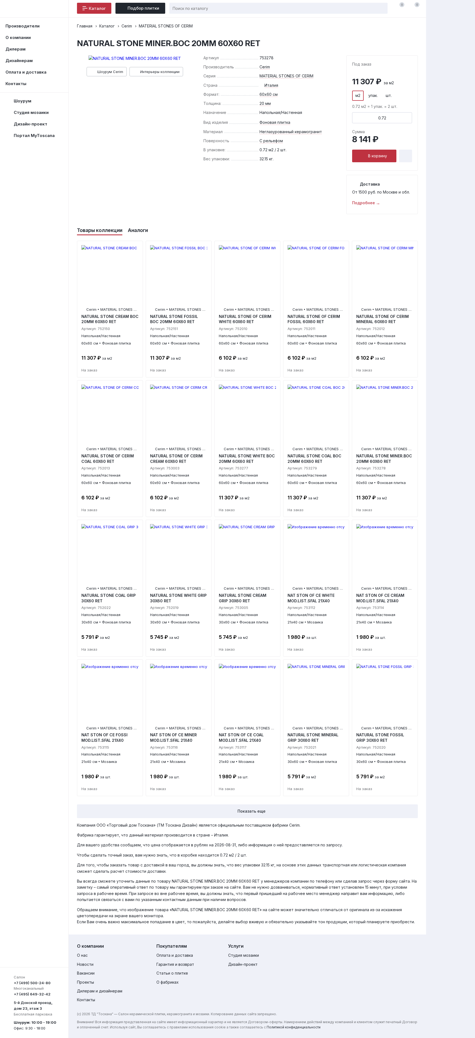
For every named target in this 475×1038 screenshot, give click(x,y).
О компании (18, 37)
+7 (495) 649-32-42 (32, 994)
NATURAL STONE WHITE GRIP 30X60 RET (178, 598)
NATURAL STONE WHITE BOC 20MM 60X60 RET (247, 459)
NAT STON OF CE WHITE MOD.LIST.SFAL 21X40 (311, 598)
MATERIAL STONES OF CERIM (286, 76)
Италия (271, 85)
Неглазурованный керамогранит (290, 131)
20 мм (265, 103)
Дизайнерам (19, 60)
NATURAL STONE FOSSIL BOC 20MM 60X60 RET (174, 319)
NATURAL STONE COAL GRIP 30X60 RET (108, 598)
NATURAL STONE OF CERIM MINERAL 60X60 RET (382, 319)
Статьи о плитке (172, 973)
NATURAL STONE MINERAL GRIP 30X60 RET (313, 737)
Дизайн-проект (243, 964)
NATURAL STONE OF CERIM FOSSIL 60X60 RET (314, 319)
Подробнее (363, 202)
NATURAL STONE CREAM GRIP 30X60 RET (242, 598)
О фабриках (167, 982)
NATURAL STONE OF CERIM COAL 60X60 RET (107, 459)
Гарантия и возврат (175, 964)
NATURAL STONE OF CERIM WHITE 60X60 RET (245, 319)
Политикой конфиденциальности (294, 1027)
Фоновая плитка (274, 122)
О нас (82, 955)
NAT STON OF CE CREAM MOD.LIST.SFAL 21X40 (380, 598)
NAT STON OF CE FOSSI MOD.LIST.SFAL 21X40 (104, 737)
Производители (22, 26)
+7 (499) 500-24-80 (32, 983)
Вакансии (86, 973)
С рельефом (271, 140)
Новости (85, 964)
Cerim (264, 67)
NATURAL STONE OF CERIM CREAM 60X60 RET (176, 459)
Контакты (15, 83)
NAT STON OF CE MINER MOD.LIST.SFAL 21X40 (173, 737)
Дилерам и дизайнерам (99, 991)
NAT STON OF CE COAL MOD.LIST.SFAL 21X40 (241, 737)
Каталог (97, 8)
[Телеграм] (410, 947)
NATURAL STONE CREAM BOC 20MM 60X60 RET (110, 319)
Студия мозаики (243, 955)
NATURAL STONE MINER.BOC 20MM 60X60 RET (384, 459)
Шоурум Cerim (110, 71)
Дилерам (15, 49)
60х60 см (268, 94)
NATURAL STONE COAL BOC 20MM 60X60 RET (314, 459)
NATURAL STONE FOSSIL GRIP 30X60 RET (380, 737)
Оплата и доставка (25, 72)
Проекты (85, 982)
